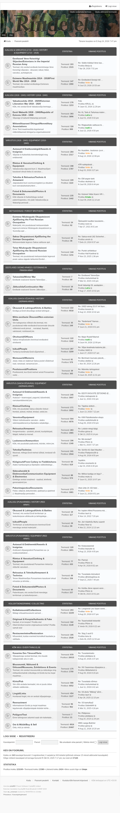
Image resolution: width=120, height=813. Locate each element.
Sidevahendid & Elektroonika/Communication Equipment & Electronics (34, 474)
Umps (84, 769)
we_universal (12, 792)
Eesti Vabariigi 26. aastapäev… (91, 285)
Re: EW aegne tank (86, 179)
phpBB (12, 786)
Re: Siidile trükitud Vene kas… (91, 63)
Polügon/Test (20, 714)
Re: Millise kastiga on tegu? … (91, 474)
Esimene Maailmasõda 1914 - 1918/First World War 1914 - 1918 (34, 79)
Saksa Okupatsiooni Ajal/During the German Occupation (32, 238)
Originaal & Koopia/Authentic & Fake (32, 619)
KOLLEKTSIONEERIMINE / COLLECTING (26, 604)
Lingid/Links (19, 693)
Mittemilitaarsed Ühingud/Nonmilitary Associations (32, 125)
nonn (87, 224)
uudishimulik (90, 420)
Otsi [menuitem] (11, 35)
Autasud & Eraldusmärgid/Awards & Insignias (32, 150)
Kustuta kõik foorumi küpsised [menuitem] (75, 780)
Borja (87, 66)
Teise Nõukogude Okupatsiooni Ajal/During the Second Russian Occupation (30, 251)
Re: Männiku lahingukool (88, 369)
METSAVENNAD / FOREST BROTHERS (26, 211)
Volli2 (87, 350)
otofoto (88, 361)
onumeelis (89, 463)
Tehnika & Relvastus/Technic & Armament (29, 178)
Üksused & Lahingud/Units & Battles (32, 308)
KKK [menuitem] (4, 35)
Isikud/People (20, 349)
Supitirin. (82, 460)
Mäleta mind (88, 742)
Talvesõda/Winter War (24, 277)
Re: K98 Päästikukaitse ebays (90, 417)
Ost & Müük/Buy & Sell (25, 724)
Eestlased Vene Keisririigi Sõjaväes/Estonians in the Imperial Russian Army (31, 61)
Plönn (87, 442)
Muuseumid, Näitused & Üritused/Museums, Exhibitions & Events (34, 665)
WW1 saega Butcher (86, 723)
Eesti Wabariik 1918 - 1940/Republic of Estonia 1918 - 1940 (33, 113)
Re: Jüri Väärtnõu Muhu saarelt (91, 522)
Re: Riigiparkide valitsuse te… (91, 125)
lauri (87, 513)
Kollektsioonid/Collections (27, 610)
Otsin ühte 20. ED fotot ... (88, 488)
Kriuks (88, 197)
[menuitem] (7, 794)
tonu (87, 636)
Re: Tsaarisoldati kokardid (89, 621)
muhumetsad (90, 278)
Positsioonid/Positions (25, 369)
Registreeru (27, 736)
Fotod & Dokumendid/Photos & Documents (29, 192)
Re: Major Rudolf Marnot (88, 337)
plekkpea (89, 656)
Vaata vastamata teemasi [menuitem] (80, 12)
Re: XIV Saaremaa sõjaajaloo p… (92, 667)
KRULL (88, 104)
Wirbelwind (90, 670)
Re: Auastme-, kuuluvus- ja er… (91, 150)
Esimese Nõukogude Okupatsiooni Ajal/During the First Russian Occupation (31, 219)
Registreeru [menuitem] (97, 6)
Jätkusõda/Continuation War (28, 286)
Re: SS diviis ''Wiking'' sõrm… (90, 692)
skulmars (89, 181)
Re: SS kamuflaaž (85, 703)
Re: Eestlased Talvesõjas (89, 275)
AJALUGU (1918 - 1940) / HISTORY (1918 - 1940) (26, 95)
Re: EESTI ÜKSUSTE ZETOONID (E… (94, 393)
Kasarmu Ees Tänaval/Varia (27, 653)
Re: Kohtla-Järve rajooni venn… (91, 588)
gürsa (87, 431)
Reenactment (20, 702)
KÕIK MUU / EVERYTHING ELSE (26, 647)
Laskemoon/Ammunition (26, 440)
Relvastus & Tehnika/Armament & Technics (30, 574)
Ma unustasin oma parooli (71, 742)
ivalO (87, 128)
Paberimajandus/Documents (28, 488)
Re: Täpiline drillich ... (87, 406)
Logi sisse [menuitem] (112, 6)
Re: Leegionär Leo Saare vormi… (92, 609)
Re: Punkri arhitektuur (87, 251)
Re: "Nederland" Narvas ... (89, 321)
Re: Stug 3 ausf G (85, 633)
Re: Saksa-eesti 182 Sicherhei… (92, 237)
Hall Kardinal (90, 253)
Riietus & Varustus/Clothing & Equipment (28, 164)
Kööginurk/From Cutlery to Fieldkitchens (34, 462)
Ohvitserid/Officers (23, 336)
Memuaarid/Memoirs (23, 358)
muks (87, 477)
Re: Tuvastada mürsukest (89, 574)
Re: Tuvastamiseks (86, 653)
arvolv (87, 239)
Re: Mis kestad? (85, 439)
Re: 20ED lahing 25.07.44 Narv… (92, 306)
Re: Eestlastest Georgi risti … (90, 80)
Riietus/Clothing (21, 406)
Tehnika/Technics (22, 449)
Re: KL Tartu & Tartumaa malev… (92, 112)
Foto (80, 101)
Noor (87, 525)
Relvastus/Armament (24, 428)
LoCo (87, 115)
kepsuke (88, 549)
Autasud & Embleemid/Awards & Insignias (30, 393)
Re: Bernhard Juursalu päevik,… (92, 358)
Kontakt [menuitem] (55, 780)
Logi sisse (9, 736)
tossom (88, 309)
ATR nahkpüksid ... (86, 165)
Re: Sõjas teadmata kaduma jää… (92, 347)
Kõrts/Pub (18, 681)
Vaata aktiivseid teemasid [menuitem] (106, 12)
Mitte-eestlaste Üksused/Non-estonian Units (33, 318)
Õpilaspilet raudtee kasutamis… (91, 221)
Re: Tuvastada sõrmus (87, 681)
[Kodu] (60, 23)
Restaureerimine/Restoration (28, 633)
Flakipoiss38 (90, 453)
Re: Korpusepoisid (86, 546)
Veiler (87, 83)
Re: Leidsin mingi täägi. (88, 429)
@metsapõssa (91, 577)
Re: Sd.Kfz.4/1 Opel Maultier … (91, 450)
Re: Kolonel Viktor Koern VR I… (91, 194)
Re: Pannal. (83, 560)
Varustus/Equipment (23, 417)
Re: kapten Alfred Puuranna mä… (92, 511)
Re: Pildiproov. (84, 713)
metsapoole (90, 396)
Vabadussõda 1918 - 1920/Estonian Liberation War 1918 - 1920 (31, 102)
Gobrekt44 (89, 705)
